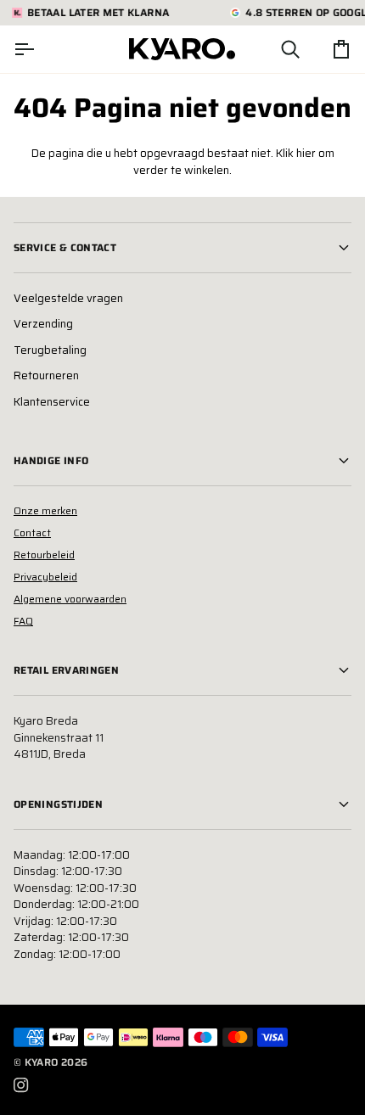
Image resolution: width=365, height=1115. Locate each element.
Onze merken (45, 510)
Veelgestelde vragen (68, 298)
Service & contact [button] (65, 247)
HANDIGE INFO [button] (51, 460)
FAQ (23, 621)
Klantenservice (52, 402)
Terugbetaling (50, 350)
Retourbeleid (44, 554)
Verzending (43, 324)
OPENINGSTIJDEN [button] (58, 804)
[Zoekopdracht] (275, 49)
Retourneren (46, 375)
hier (306, 153)
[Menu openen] (39, 49)
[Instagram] (21, 1085)
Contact (32, 532)
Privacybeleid (45, 577)
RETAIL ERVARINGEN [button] (66, 670)
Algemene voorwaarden (70, 599)
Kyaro (42, 1062)
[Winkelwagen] (325, 49)
